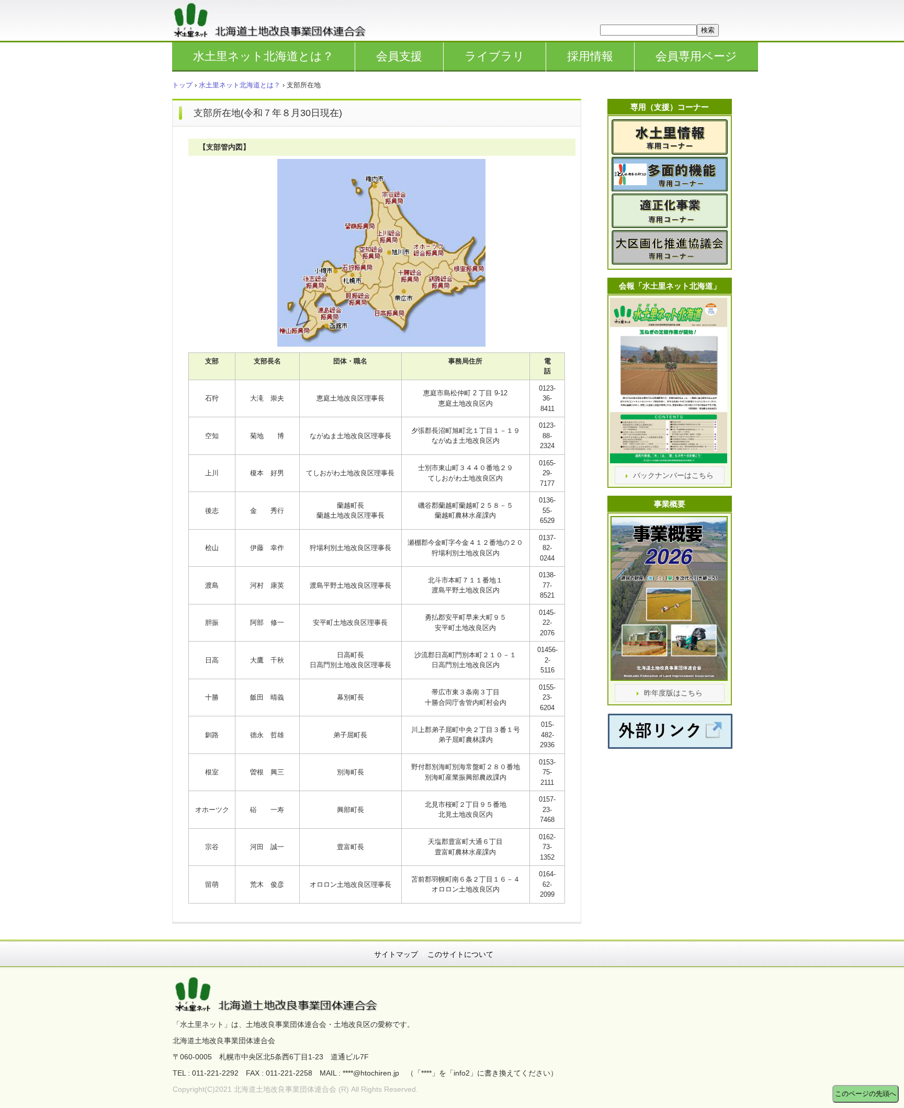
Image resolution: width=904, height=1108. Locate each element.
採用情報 (590, 56)
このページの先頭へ (865, 1094)
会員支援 (399, 56)
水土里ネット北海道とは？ (263, 56)
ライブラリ (495, 56)
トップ (182, 85)
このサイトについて (460, 954)
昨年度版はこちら (673, 693)
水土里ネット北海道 (275, 20)
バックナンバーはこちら (673, 475)
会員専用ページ (696, 56)
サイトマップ (396, 954)
